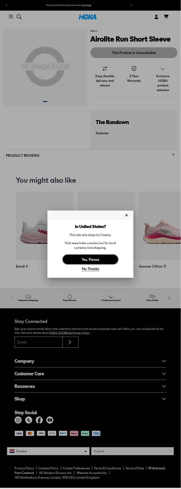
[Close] (126, 215)
